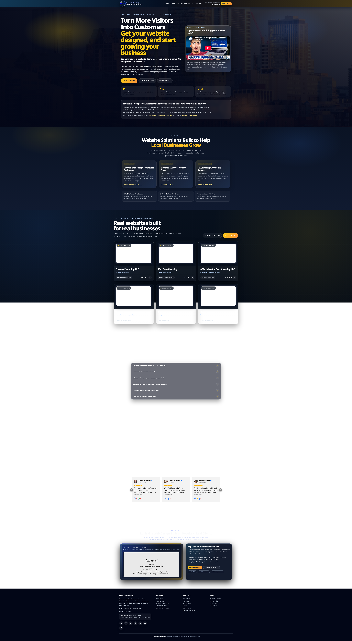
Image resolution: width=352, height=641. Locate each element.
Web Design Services (217, 572)
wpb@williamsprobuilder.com (133, 608)
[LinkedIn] (145, 623)
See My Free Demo (129, 81)
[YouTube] (140, 623)
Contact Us (186, 599)
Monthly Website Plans (163, 603)
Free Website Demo (189, 610)
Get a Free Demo (230, 235)
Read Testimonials (204, 572)
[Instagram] (135, 623)
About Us (186, 601)
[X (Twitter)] (126, 623)
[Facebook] (121, 623)
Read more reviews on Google (214, 446)
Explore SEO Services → (205, 184)
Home (168, 3)
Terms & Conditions (216, 599)
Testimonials (187, 603)
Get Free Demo (198, 510)
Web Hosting (160, 601)
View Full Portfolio (212, 235)
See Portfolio (192, 572)
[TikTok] (121, 628)
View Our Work (164, 81)
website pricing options (190, 115)
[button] (131, 489)
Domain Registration (162, 608)
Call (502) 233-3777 (147, 81)
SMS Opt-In (213, 605)
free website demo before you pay (160, 115)
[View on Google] (136, 481)
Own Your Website (161, 605)
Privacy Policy (214, 601)
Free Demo (226, 3)
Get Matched (197, 3)
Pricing (175, 3)
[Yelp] (131, 623)
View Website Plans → (167, 184)
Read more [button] (138, 495)
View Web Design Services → (133, 184)
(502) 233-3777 (128, 611)
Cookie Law (213, 603)
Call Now (188, 410)
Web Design (185, 3)
